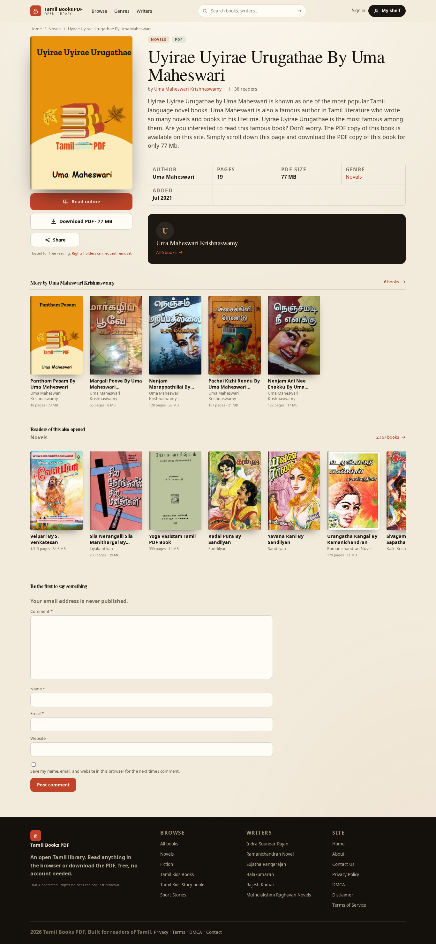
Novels (55, 29)
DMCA (338, 885)
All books (169, 844)
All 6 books (166, 252)
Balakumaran (260, 874)
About (338, 854)
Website (38, 738)
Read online (85, 201)
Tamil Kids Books (177, 874)
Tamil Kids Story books (182, 885)
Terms (178, 932)
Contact (214, 932)
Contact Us (343, 864)
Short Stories (173, 895)
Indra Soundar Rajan (267, 844)
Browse (99, 11)
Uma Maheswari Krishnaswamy (188, 89)
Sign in (358, 11)
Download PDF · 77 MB (85, 221)
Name (37, 689)
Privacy (161, 932)
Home (36, 29)
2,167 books (387, 437)
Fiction (166, 864)
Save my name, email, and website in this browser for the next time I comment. (105, 771)
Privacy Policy (345, 874)
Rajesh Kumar (260, 885)
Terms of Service (349, 905)
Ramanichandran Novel (270, 854)
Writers (144, 11)
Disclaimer (342, 895)
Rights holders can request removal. (102, 253)
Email (37, 713)
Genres (122, 11)
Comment (41, 611)
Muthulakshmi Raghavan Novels (278, 895)
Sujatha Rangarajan (266, 864)
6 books (391, 281)
